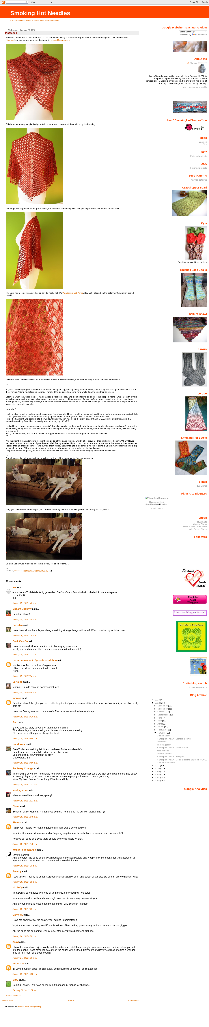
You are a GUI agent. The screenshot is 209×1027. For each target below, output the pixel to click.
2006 (157, 780)
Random (164, 504)
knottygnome (20, 790)
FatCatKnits (201, 522)
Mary (15, 979)
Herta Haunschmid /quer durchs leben (35, 660)
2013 (157, 699)
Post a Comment (13, 996)
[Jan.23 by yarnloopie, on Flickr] (44, 504)
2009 (157, 771)
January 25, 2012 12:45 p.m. (25, 817)
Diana (16, 806)
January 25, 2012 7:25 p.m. (25, 909)
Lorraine (17, 682)
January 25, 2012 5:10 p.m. (25, 866)
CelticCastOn (20, 641)
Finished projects (198, 156)
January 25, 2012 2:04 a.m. (25, 619)
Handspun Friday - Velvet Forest (172, 747)
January (161, 733)
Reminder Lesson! (166, 762)
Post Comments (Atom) (29, 1006)
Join (157, 502)
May (159, 720)
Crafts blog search (198, 687)
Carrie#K (18, 914)
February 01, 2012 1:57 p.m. (25, 990)
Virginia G (18, 963)
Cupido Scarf (163, 735)
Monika (193, 63)
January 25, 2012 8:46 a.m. (25, 692)
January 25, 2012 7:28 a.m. (25, 636)
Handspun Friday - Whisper (170, 756)
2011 (157, 765)
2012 (157, 703)
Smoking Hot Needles (40, 13)
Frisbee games (164, 753)
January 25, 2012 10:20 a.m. (25, 717)
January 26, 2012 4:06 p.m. (25, 936)
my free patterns (199, 180)
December (162, 705)
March (160, 726)
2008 (157, 774)
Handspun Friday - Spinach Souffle (174, 739)
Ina (14, 587)
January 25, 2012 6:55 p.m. (25, 882)
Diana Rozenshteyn (60, 40)
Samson (203, 142)
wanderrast (19, 744)
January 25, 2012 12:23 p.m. (25, 801)
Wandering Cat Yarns (72, 293)
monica (17, 698)
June (160, 718)
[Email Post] (51, 571)
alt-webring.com (156, 508)
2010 (157, 768)
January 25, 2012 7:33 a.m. (25, 655)
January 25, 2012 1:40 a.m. (25, 603)
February (162, 729)
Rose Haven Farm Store (195, 526)
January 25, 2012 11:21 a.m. (25, 785)
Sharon (17, 822)
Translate (202, 34)
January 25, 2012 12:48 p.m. (25, 844)
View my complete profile (195, 87)
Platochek (10, 40)
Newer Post (7, 1000)
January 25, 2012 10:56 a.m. (25, 763)
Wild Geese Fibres (198, 529)
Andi (15, 722)
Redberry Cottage (23, 768)
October (161, 711)
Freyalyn (18, 625)
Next (148, 504)
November (162, 709)
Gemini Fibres (200, 524)
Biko (205, 144)
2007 (157, 777)
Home (71, 1000)
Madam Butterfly (22, 609)
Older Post (133, 1000)
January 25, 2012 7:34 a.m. (25, 676)
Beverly (17, 871)
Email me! (202, 486)
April (159, 724)
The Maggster (164, 744)
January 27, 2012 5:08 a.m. (25, 958)
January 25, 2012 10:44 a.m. (25, 739)
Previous (155, 504)
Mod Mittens (163, 750)
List (162, 502)
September (163, 714)
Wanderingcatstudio (24, 849)
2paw (16, 942)
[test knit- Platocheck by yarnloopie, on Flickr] (34, 119)
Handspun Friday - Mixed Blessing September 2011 (182, 759)
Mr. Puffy (18, 887)
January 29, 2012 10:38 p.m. (25, 974)
